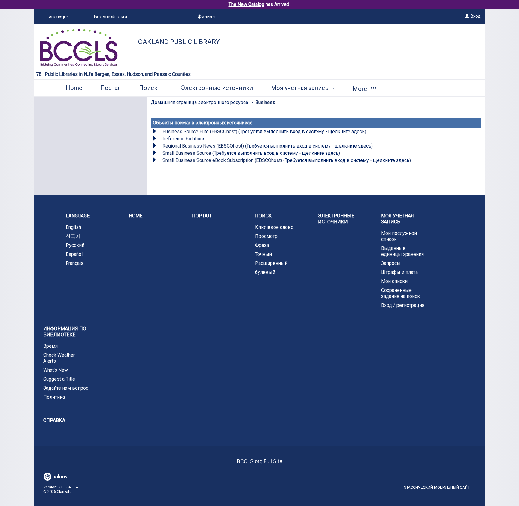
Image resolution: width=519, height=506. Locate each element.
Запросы (391, 263)
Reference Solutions (183, 139)
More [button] (361, 88)
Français (74, 263)
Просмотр (266, 236)
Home (74, 87)
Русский (75, 245)
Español (74, 254)
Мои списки (394, 281)
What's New (55, 370)
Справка (54, 420)
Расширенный (271, 263)
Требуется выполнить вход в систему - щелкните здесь (302, 131)
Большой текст (111, 16)
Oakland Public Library (179, 42)
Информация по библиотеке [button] (64, 331)
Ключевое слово (274, 227)
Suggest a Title (59, 379)
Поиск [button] (149, 87)
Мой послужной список (399, 236)
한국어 (73, 236)
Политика (54, 397)
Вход (476, 16)
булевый (265, 272)
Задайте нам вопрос (65, 388)
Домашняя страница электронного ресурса (199, 102)
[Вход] (467, 16)
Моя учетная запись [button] (300, 87)
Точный (263, 254)
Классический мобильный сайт (436, 487)
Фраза (262, 245)
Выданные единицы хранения (402, 251)
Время (50, 346)
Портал (110, 87)
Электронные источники (217, 87)
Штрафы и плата (399, 272)
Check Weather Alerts (59, 358)
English (73, 227)
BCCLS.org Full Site (259, 461)
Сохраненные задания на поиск (400, 293)
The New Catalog (246, 4)
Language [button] (78, 216)
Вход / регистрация (402, 305)
